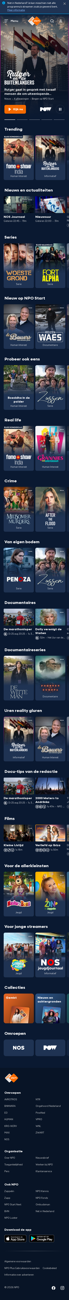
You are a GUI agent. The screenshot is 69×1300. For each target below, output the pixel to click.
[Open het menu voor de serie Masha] (30, 875)
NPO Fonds (42, 1198)
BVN (6, 1211)
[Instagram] (62, 1288)
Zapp (7, 1198)
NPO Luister (10, 1218)
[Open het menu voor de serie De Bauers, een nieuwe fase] (30, 308)
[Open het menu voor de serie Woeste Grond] (30, 247)
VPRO (39, 1119)
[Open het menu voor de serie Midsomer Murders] (30, 490)
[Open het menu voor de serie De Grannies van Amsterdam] (61, 429)
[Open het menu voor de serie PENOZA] (30, 551)
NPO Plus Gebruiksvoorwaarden (22, 1268)
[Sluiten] (64, 3)
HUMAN (8, 1119)
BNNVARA (10, 1106)
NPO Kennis (42, 1191)
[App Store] (15, 1238)
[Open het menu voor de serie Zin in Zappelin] (61, 875)
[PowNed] (50, 1048)
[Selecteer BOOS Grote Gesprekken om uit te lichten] (46, 118)
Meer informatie (16, 10)
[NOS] (19, 1048)
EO (6, 1113)
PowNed (40, 1113)
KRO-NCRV (10, 1126)
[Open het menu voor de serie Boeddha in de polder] (30, 369)
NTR (38, 1099)
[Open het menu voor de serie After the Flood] (61, 490)
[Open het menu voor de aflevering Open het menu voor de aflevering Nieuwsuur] (61, 200)
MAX (7, 1132)
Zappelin (9, 1191)
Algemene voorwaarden (17, 1261)
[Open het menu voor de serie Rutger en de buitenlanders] (61, 139)
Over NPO (9, 1158)
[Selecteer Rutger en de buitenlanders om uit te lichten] (9, 118)
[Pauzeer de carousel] (60, 109)
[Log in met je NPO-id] (61, 21)
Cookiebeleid (50, 1268)
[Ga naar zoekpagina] (52, 21)
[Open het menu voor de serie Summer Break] (30, 936)
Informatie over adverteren (19, 1275)
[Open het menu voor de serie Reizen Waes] (61, 308)
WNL (38, 1126)
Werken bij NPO (44, 1164)
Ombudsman (43, 1204)
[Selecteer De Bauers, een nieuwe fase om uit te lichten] (34, 118)
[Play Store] (41, 1238)
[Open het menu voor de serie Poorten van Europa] (61, 659)
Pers (6, 1171)
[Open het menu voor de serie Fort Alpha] (61, 247)
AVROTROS (10, 1099)
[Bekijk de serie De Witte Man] (19, 678)
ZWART (40, 1132)
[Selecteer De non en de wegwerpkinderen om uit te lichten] (22, 118)
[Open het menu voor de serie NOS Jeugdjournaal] (61, 936)
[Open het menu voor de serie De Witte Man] (30, 659)
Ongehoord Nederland (48, 1106)
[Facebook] (53, 1288)
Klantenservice (44, 1171)
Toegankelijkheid (13, 1164)
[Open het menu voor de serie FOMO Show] (30, 139)
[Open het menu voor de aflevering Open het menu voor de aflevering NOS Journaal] (30, 200)
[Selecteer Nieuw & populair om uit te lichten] (59, 118)
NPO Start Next (12, 1204)
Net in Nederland (45, 1211)
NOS (6, 1139)
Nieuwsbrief (42, 1158)
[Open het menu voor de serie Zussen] (61, 369)
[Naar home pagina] (34, 21)
